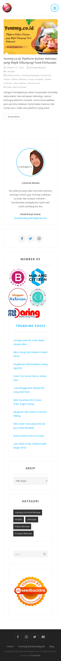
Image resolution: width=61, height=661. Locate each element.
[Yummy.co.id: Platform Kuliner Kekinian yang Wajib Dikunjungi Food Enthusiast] (31, 36)
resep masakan (35, 79)
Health (18, 519)
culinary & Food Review (27, 512)
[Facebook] (22, 239)
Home (10, 646)
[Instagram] (39, 239)
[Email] (43, 637)
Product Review (23, 533)
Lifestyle (11, 71)
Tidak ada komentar (16, 87)
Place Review (22, 526)
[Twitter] (30, 239)
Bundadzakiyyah (38, 67)
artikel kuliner (13, 75)
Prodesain (35, 655)
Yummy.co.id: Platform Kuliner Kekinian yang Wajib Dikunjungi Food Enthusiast (30, 60)
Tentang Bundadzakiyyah (31, 646)
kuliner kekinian (19, 79)
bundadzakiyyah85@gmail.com (30, 218)
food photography (30, 75)
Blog (51, 646)
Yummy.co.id (33, 83)
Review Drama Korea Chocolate (28, 435)
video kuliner (19, 83)
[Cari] (44, 554)
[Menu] (55, 8)
